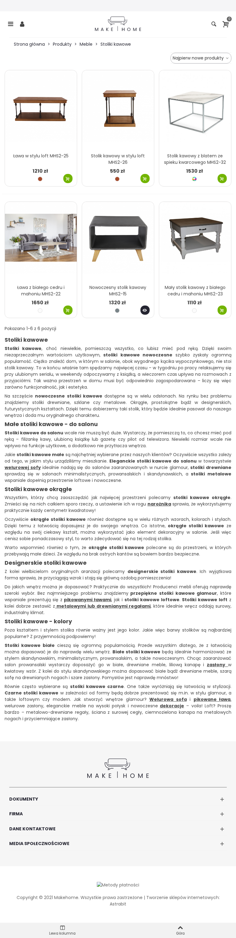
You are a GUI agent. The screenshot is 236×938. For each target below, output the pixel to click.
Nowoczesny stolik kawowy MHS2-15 (117, 290)
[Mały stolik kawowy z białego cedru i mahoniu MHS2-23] (195, 241)
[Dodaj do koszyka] (68, 178)
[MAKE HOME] (118, 24)
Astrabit (118, 904)
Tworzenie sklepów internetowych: (183, 897)
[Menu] (10, 23)
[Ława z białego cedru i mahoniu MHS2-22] (41, 241)
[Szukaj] (214, 23)
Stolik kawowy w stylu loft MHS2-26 (118, 159)
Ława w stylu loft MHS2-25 (41, 156)
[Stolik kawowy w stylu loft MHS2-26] (118, 110)
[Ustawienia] (22, 23)
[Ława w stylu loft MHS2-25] (41, 110)
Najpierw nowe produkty (199, 58)
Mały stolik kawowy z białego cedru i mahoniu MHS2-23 (195, 290)
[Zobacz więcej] (145, 310)
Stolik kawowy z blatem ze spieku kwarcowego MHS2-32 (195, 159)
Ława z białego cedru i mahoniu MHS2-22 (41, 290)
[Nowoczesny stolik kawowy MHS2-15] (118, 241)
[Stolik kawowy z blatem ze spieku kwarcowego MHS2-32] (195, 110)
